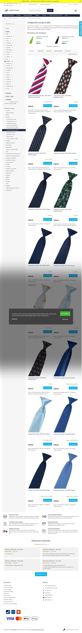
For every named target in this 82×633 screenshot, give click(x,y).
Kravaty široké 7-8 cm (11, 121)
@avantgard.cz (48, 600)
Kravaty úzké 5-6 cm (11, 119)
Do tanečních (56, 1)
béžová (9, 75)
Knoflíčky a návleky (10, 160)
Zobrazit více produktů (52, 46)
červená (9, 52)
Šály (7, 151)
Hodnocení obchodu (41, 540)
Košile (7, 115)
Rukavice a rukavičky (11, 158)
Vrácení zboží (7, 595)
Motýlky (8, 141)
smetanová (10, 36)
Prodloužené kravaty (11, 123)
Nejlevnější (40, 51)
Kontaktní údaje (33, 4)
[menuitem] (8, 15)
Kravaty (8, 117)
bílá (8, 34)
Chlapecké (8, 173)
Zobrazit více (41, 574)
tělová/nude (10, 50)
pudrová (9, 47)
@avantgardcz (48, 597)
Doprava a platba (8, 589)
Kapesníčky (9, 147)
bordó (8, 54)
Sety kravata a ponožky (12, 138)
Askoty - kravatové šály (11, 149)
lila (8, 59)
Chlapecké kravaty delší (12, 128)
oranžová (9, 43)
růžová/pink (10, 45)
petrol (8, 72)
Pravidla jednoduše (45, 4)
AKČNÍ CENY (9, 190)
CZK (70, 4)
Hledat (50, 10)
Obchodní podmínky (8, 591)
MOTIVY (8, 179)
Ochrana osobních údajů (9, 597)
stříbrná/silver (10, 86)
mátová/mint (10, 68)
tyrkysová (9, 63)
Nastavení (14, 319)
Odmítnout (65, 319)
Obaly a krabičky (10, 171)
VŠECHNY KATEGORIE (9, 108)
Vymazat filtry (13, 102)
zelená (9, 66)
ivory (8, 38)
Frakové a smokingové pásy (13, 156)
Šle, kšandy (9, 145)
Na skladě (10, 24)
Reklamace (6, 593)
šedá (8, 84)
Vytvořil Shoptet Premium (72, 630)
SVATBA (8, 181)
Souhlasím (66, 313)
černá (8, 88)
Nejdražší (48, 51)
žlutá (8, 41)
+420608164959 (48, 595)
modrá (9, 61)
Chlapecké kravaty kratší (12, 130)
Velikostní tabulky (8, 599)
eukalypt (9, 70)
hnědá (8, 77)
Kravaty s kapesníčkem (12, 126)
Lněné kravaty (9, 136)
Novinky (8, 111)
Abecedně (67, 51)
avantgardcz (48, 593)
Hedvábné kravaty (10, 132)
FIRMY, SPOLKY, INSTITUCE (12, 188)
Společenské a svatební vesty (13, 153)
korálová (9, 79)
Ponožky (8, 166)
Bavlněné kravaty (10, 134)
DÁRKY (7, 177)
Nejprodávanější (10, 113)
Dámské (8, 175)
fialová (9, 57)
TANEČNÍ (8, 186)
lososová (9, 81)
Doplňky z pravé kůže (11, 169)
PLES (7, 184)
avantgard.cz (48, 590)
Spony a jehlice (9, 162)
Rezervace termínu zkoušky (10, 604)
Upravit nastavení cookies (37, 630)
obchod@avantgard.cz (50, 586)
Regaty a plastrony (10, 143)
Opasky (8, 164)
